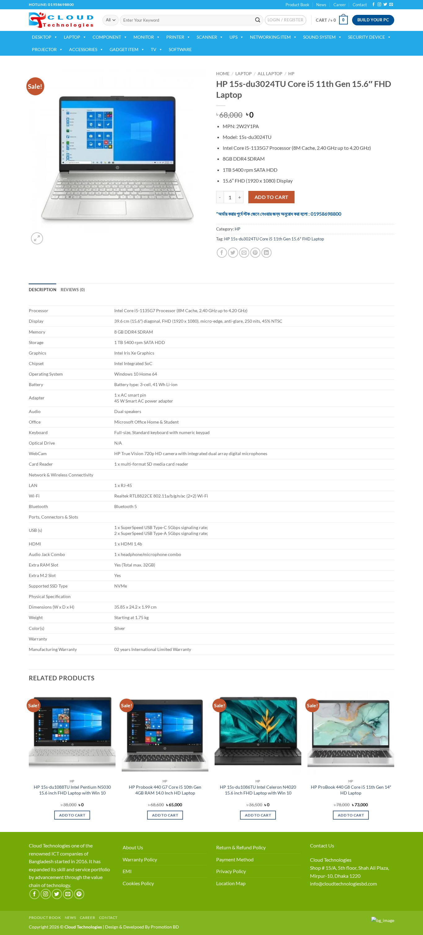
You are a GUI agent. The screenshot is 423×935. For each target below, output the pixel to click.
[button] (285, 20)
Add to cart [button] (72, 815)
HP (291, 73)
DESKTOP (41, 37)
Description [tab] (42, 289)
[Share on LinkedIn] (266, 253)
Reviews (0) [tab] (73, 289)
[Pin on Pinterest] (255, 253)
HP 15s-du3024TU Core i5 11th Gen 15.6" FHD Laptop (274, 238)
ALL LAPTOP (270, 73)
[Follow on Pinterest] (79, 894)
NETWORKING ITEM (270, 37)
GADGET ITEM (124, 49)
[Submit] (257, 20)
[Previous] (29, 760)
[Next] (394, 760)
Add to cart (272, 197)
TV (153, 49)
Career (340, 4)
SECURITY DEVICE (366, 37)
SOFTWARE (180, 49)
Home (222, 73)
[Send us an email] (391, 4)
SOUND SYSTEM (319, 37)
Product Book (297, 4)
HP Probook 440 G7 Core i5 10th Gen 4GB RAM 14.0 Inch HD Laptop (165, 789)
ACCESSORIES (83, 49)
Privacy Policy (231, 871)
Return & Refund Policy (241, 847)
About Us (133, 847)
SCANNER (207, 37)
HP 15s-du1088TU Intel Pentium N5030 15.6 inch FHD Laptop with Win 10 (72, 789)
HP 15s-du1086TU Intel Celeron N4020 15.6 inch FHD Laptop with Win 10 (258, 789)
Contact (360, 4)
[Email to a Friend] (244, 253)
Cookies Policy (138, 883)
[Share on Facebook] (222, 253)
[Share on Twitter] (233, 253)
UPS (233, 37)
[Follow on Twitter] (385, 4)
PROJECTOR (44, 49)
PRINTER (175, 37)
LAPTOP (72, 37)
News (321, 4)
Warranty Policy (140, 859)
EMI (127, 871)
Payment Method (235, 859)
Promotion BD (165, 926)
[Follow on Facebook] (373, 4)
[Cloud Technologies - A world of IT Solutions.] (61, 20)
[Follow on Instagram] (379, 4)
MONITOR (143, 37)
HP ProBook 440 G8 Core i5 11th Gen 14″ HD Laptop (351, 789)
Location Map (231, 883)
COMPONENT (107, 37)
